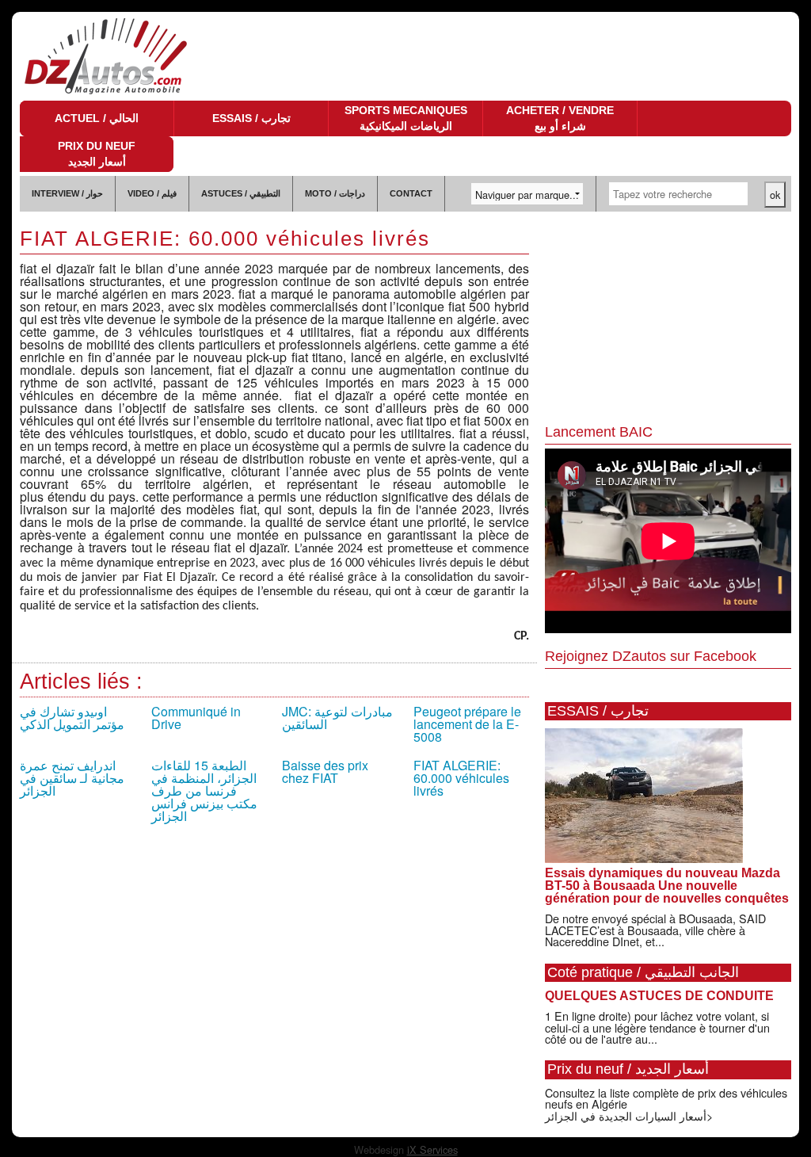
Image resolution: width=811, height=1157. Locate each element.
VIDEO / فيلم (152, 193)
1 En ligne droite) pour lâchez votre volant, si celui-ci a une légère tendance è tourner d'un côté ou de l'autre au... (657, 1027)
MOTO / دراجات (335, 193)
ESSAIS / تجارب (251, 118)
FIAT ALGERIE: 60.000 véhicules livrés (461, 778)
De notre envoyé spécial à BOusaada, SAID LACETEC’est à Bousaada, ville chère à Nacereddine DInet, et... (655, 929)
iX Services (432, 1149)
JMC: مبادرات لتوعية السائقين (337, 717)
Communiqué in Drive (196, 717)
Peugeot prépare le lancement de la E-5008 (467, 724)
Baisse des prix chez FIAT (325, 771)
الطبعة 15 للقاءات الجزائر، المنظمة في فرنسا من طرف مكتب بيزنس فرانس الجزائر (204, 790)
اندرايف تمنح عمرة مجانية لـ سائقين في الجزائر (72, 778)
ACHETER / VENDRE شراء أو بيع (560, 118)
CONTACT (411, 193)
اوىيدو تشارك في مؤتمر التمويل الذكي (72, 717)
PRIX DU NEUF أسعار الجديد (96, 154)
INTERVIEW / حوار (67, 193)
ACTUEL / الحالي (97, 118)
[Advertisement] (668, 319)
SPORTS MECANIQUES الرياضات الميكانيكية (406, 118)
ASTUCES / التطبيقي (240, 193)
